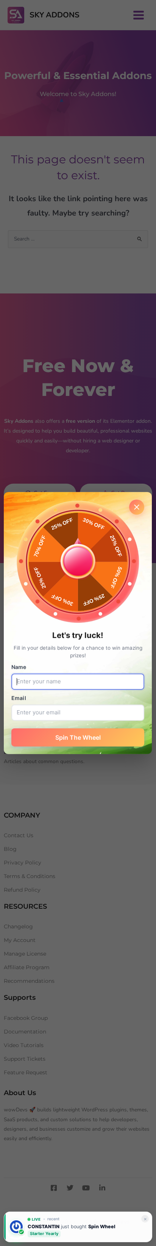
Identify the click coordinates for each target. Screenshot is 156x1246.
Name (19, 667)
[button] (16, 1230)
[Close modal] (137, 507)
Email (18, 698)
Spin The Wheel (78, 737)
